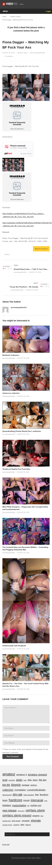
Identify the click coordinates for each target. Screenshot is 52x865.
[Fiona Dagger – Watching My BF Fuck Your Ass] (26, 339)
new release (9, 810)
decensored (6, 795)
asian (19, 779)
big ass (42, 780)
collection (7, 789)
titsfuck (28, 825)
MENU (5, 11)
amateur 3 (21, 774)
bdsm (35, 780)
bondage (25, 785)
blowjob (16, 784)
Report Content (41, 249)
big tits (6, 784)
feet (37, 794)
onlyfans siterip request (16, 815)
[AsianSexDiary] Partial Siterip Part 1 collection (21, 431)
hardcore (15, 800)
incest (26, 800)
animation (11, 780)
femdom (44, 794)
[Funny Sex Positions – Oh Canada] (26, 287)
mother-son (35, 805)
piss (42, 816)
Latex (45, 800)
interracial (37, 800)
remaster (26, 820)
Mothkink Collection (10, 355)
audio (25, 780)
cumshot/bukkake (36, 790)
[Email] (12, 310)
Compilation (20, 790)
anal (4, 779)
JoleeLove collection (11, 393)
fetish (5, 800)
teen (22, 824)
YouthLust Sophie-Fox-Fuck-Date (16, 469)
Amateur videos (22, 53)
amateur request (37, 774)
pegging (35, 815)
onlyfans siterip (35, 810)
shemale (36, 820)
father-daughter (28, 795)
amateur (7, 254)
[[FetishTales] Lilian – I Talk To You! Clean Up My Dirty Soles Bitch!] (26, 269)
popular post (6, 821)
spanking (16, 825)
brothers (33, 785)
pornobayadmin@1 (19, 307)
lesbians (6, 805)
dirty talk (17, 794)
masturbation (19, 805)
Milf (28, 805)
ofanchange (21, 811)
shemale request (7, 825)
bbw (30, 780)
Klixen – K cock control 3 (24, 834)
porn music (16, 821)
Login (48, 11)
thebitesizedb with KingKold (14, 646)
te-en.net (5, 844)
